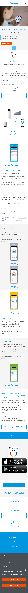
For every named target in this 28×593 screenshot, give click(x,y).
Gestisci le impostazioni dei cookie (14, 589)
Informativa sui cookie (7, 575)
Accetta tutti (14, 579)
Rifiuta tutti (14, 585)
